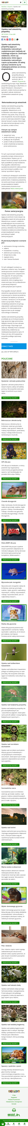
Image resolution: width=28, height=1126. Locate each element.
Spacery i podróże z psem (11, 1066)
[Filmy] (24, 1123)
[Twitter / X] (5, 39)
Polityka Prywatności (14, 1099)
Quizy (19, 1124)
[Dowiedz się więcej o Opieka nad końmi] (14, 816)
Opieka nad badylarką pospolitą (13, 705)
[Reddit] (12, 39)
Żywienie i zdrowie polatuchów (13, 381)
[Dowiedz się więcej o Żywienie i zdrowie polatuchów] (14, 370)
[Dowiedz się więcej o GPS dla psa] (14, 451)
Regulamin (14, 1097)
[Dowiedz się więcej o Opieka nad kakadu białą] (14, 974)
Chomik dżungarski (8, 501)
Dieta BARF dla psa (8, 543)
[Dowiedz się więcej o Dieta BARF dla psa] (14, 532)
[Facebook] (2, 39)
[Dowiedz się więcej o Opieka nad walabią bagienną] (14, 1013)
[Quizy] (19, 1123)
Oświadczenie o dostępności (14, 1102)
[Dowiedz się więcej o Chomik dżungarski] (14, 490)
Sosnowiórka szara (8, 788)
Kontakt (14, 1104)
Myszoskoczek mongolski (11, 582)
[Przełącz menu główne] (25, 2)
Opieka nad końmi (8, 827)
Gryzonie (21, 81)
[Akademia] (8, 1123)
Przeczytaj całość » (10, 398)
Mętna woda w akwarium (11, 867)
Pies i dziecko (6, 946)
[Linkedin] (10, 39)
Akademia (8, 1124)
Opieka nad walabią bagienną (12, 1024)
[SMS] (17, 39)
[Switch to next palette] (20, 2)
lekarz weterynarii (17, 188)
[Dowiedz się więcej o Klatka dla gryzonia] (14, 613)
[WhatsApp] (15, 39)
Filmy (25, 1124)
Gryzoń (10, 6)
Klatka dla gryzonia (8, 624)
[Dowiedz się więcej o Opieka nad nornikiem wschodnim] (14, 733)
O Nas (14, 1095)
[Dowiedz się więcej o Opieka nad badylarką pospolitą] (14, 694)
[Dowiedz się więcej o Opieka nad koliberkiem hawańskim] (14, 652)
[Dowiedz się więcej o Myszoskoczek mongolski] (14, 571)
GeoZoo (3, 6)
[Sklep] (13, 1123)
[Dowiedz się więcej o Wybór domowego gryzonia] (14, 895)
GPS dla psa (5, 462)
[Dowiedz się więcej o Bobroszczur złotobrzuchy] (14, 409)
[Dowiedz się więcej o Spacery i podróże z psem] (14, 1055)
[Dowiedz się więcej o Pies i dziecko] (14, 935)
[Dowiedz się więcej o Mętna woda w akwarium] (14, 856)
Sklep (14, 1124)
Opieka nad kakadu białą (11, 985)
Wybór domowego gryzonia (11, 906)
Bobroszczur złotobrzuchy (11, 420)
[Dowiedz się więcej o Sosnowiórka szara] (14, 777)
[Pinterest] (7, 39)
